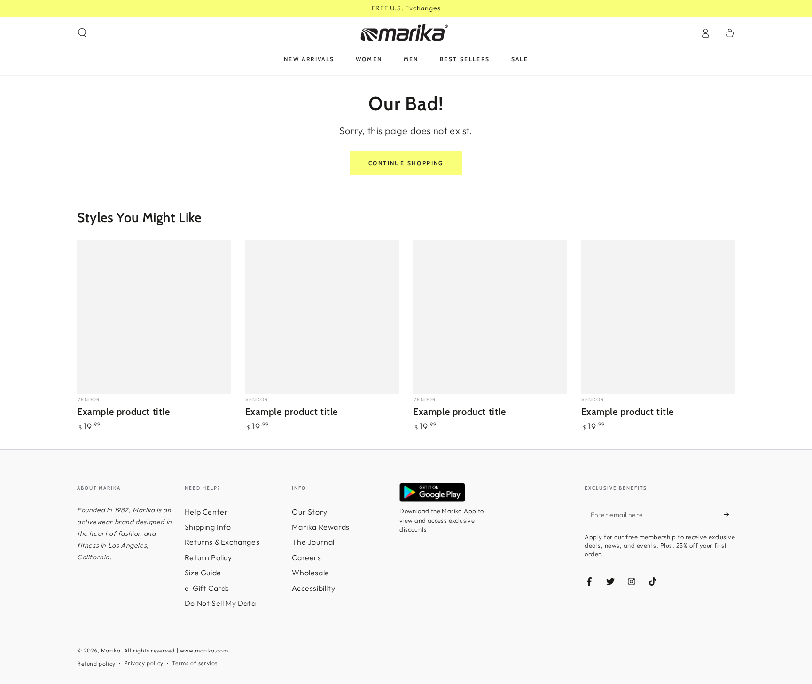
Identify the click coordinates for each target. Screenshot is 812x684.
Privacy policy (143, 663)
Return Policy (208, 557)
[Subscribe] (729, 514)
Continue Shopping (406, 163)
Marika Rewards (320, 527)
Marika (111, 650)
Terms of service (195, 663)
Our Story (309, 512)
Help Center (206, 512)
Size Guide (203, 572)
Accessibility (313, 588)
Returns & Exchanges (222, 542)
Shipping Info (208, 527)
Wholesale (310, 572)
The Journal (313, 542)
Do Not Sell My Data (220, 603)
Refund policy (96, 663)
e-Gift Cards (207, 588)
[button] (82, 33)
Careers (306, 557)
